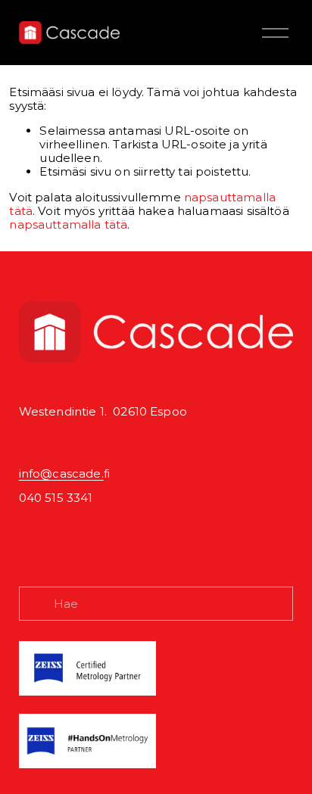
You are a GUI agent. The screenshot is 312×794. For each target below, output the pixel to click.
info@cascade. (61, 474)
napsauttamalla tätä (68, 224)
